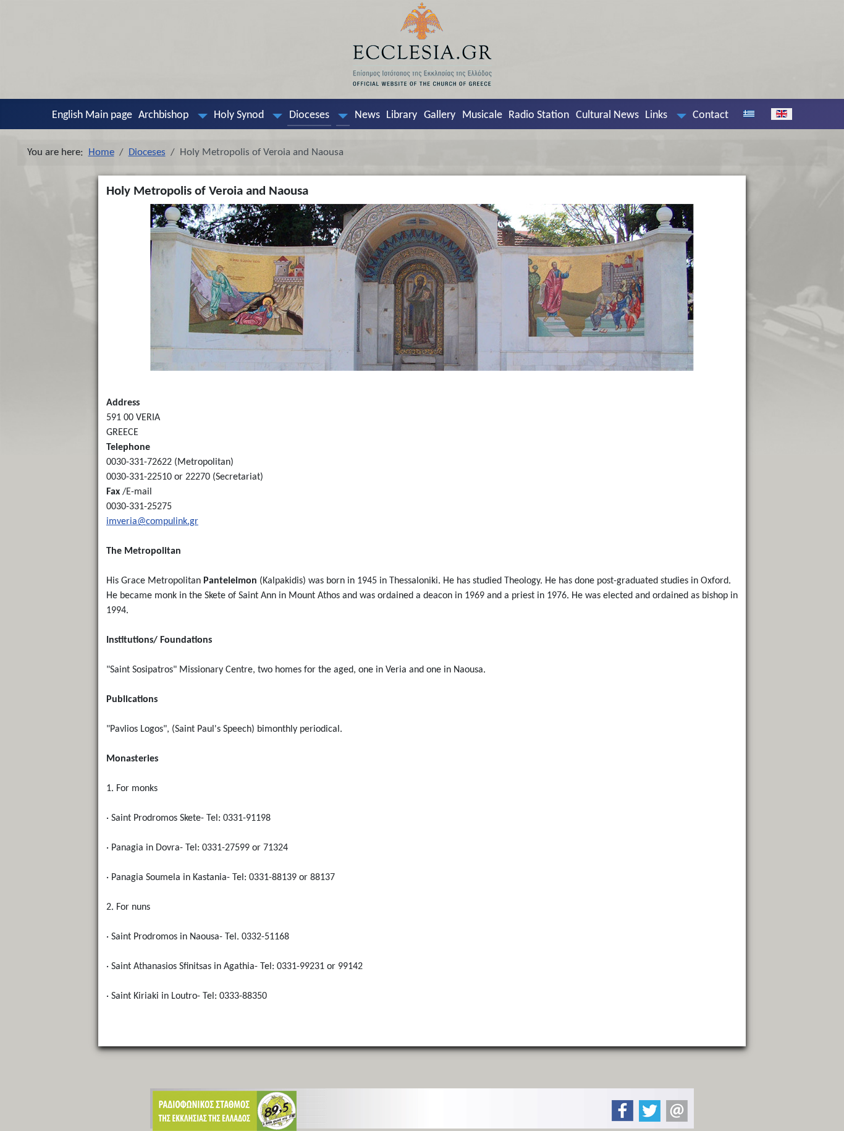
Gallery (439, 115)
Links (656, 115)
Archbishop (163, 115)
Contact (710, 115)
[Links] (678, 115)
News (367, 115)
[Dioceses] (340, 115)
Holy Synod (239, 115)
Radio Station (539, 115)
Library (401, 115)
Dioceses (309, 115)
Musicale (482, 115)
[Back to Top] (824, 1111)
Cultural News (607, 115)
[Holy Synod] (275, 115)
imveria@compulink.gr (152, 522)
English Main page (92, 115)
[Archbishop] (199, 115)
